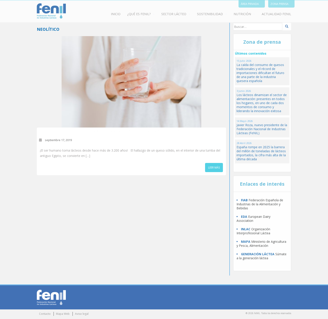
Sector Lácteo (173, 14)
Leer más (214, 167)
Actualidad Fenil (276, 14)
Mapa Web (63, 314)
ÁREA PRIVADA (250, 4)
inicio (115, 14)
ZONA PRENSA (279, 4)
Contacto (45, 314)
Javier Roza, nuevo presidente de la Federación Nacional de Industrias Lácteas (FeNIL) (262, 129)
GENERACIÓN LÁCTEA (257, 254)
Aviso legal (82, 314)
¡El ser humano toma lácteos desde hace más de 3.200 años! (131, 131)
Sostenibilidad (210, 14)
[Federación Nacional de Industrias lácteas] (51, 297)
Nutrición (242, 14)
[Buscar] (286, 26)
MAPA (245, 241)
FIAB (244, 200)
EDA (244, 216)
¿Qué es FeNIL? (139, 14)
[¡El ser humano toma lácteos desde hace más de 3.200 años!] (131, 82)
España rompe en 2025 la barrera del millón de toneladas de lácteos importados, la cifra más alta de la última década (261, 153)
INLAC (245, 229)
